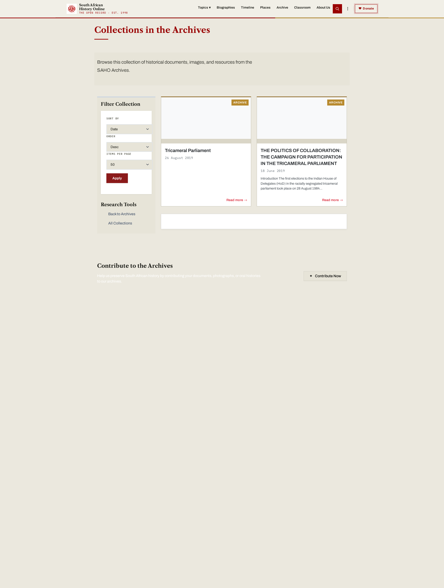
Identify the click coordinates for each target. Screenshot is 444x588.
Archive (282, 7)
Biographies (226, 7)
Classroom (302, 7)
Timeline (247, 7)
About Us (323, 7)
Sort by (112, 118)
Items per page (118, 154)
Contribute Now (325, 276)
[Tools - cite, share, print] (347, 9)
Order (110, 136)
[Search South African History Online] (337, 8)
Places (265, 7)
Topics (204, 7)
